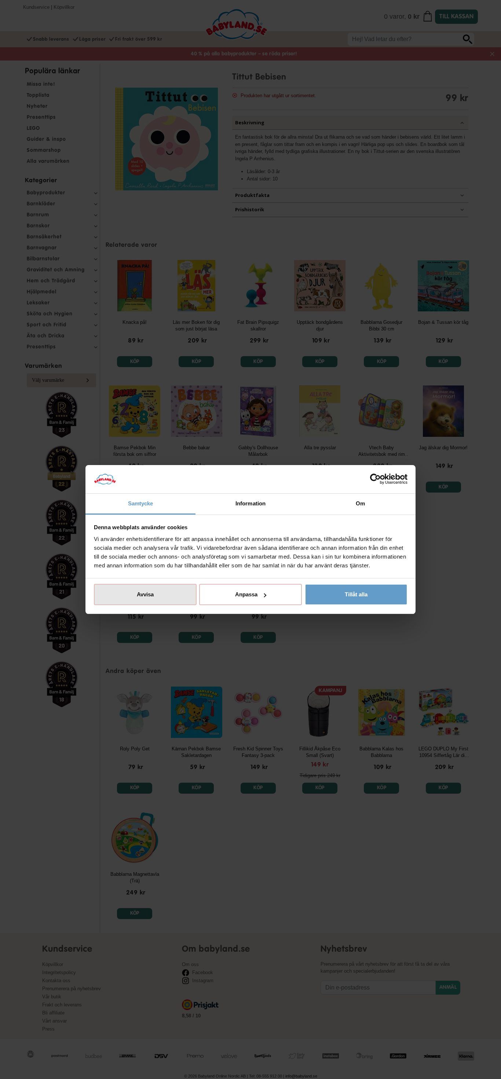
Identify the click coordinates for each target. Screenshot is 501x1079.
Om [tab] (360, 503)
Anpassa (246, 594)
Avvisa (145, 594)
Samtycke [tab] (140, 503)
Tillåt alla (356, 594)
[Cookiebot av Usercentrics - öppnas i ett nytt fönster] (375, 479)
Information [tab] (250, 503)
